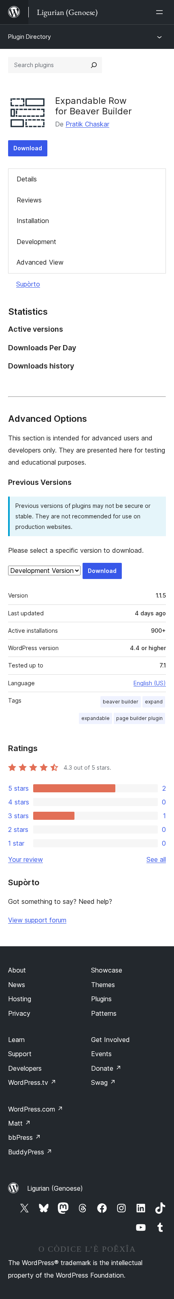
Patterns (104, 1013)
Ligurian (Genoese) (55, 1188)
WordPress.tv (32, 1082)
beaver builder (120, 702)
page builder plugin (139, 718)
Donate (106, 1068)
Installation (33, 221)
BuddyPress (30, 1152)
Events (101, 1054)
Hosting (19, 999)
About (17, 970)
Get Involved (110, 1040)
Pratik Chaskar (87, 124)
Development (36, 242)
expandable (95, 718)
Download (27, 148)
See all (156, 859)
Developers (25, 1068)
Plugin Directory (29, 36)
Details (27, 179)
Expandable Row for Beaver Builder (93, 105)
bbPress (24, 1137)
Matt (19, 1123)
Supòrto (28, 284)
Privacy (19, 1013)
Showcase (106, 970)
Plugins (101, 999)
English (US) (150, 683)
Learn (16, 1040)
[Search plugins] (94, 65)
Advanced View (40, 262)
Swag (103, 1082)
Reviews (29, 200)
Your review (25, 859)
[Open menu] (161, 12)
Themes (103, 985)
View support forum (37, 920)
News (16, 985)
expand (154, 702)
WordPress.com (35, 1109)
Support (20, 1054)
